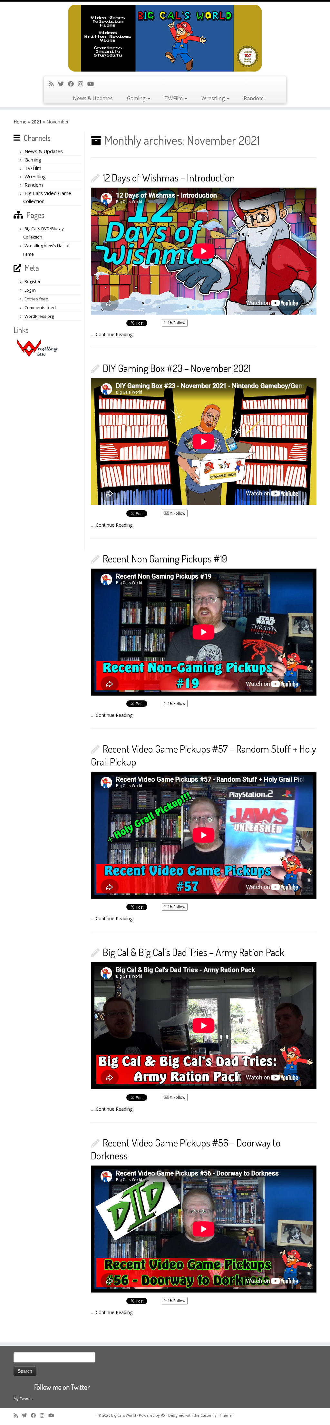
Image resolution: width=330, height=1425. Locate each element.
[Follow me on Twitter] (63, 84)
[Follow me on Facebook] (73, 84)
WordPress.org (39, 316)
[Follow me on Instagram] (82, 84)
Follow (178, 323)
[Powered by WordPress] (163, 1414)
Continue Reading (114, 334)
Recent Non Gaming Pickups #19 (165, 558)
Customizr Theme (216, 1415)
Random (254, 98)
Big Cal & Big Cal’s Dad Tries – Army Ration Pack (193, 952)
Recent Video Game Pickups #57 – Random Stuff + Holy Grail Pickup (203, 755)
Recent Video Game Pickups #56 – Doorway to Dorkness (186, 1149)
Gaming (137, 98)
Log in (30, 290)
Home (20, 122)
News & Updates (93, 98)
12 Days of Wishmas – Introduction (169, 177)
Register (32, 281)
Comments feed (40, 307)
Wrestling (213, 98)
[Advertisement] (48, 453)
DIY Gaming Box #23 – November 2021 (177, 368)
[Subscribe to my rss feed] (53, 84)
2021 (36, 122)
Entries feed (36, 299)
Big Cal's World (123, 1415)
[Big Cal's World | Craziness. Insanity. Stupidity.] (165, 38)
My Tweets (23, 1398)
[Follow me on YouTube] (92, 84)
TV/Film (174, 98)
